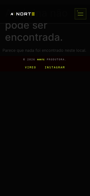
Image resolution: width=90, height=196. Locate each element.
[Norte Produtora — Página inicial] (22, 14)
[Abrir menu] (80, 13)
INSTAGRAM (55, 67)
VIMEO (30, 67)
